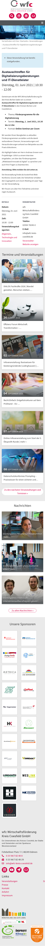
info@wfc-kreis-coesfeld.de (19, 863)
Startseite (24, 41)
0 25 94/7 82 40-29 (15, 859)
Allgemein (6, 233)
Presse (5, 884)
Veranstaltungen (36, 41)
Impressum (7, 895)
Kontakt (5, 888)
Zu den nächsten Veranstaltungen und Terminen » (22, 491)
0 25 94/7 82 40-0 (14, 855)
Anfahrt (5, 892)
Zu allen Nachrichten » (22, 610)
